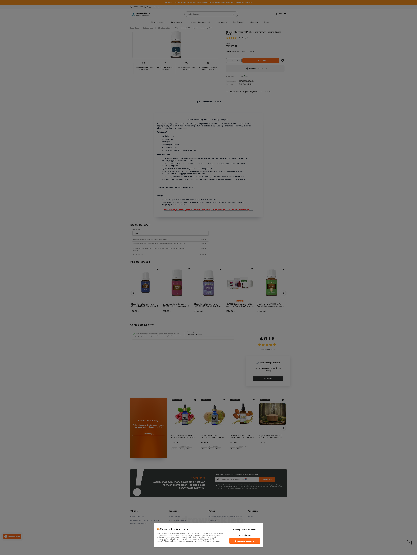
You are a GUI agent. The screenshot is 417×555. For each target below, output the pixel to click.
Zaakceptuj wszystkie (244, 541)
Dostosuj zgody (244, 535)
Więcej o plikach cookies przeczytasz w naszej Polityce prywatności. (192, 541)
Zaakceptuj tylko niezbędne (244, 529)
